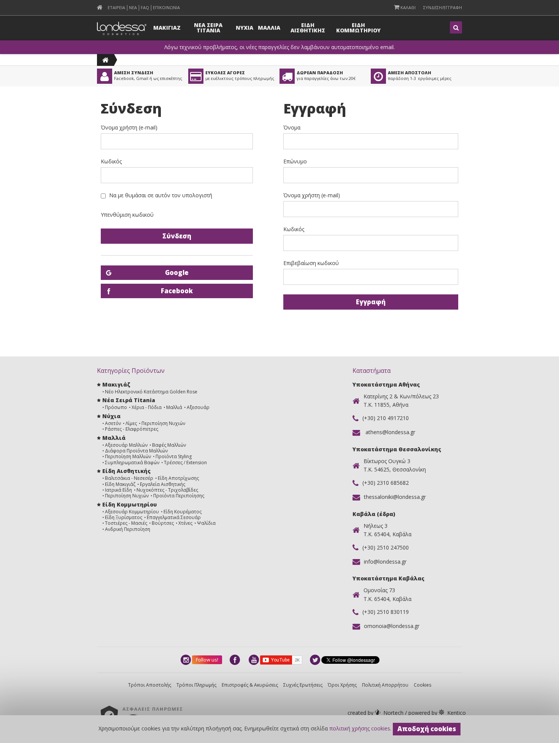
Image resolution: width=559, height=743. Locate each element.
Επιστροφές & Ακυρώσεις (250, 685)
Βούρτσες (163, 523)
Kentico (436, 712)
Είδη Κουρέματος (183, 511)
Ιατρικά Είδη (118, 490)
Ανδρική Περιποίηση (127, 529)
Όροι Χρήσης (342, 685)
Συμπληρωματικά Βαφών (132, 462)
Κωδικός (111, 161)
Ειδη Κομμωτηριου (358, 27)
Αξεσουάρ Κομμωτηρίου (132, 511)
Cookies (422, 685)
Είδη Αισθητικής (126, 471)
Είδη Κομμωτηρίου (129, 504)
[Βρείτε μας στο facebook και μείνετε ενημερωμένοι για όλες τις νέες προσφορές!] (235, 660)
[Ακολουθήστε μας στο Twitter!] (315, 660)
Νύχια (111, 416)
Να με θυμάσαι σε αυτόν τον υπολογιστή (160, 195)
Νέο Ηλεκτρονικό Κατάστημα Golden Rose (151, 391)
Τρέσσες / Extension (185, 462)
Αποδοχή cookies (426, 728)
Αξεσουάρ (198, 407)
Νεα (133, 7)
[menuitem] (100, 7)
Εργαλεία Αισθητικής (162, 484)
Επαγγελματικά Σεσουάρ (174, 517)
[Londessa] (105, 60)
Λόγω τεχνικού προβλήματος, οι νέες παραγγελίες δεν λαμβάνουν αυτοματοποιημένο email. (279, 47)
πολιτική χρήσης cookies (359, 728)
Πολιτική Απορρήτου (385, 685)
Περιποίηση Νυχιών (163, 423)
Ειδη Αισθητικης (308, 27)
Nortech (376, 712)
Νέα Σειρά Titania (128, 400)
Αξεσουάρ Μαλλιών (126, 445)
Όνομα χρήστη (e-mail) (129, 127)
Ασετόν (113, 423)
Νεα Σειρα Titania (208, 27)
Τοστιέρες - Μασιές (126, 523)
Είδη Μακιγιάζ (120, 484)
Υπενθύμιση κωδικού (127, 214)
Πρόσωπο (116, 407)
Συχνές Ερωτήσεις (302, 685)
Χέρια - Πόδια (147, 407)
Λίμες (131, 423)
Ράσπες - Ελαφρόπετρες (131, 429)
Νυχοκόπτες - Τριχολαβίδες (167, 490)
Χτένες (185, 523)
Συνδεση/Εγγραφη (442, 7)
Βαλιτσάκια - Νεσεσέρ (129, 478)
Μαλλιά (174, 407)
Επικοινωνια (166, 7)
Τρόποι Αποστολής (149, 685)
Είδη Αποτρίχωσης (178, 478)
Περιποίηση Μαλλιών (128, 456)
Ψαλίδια (206, 523)
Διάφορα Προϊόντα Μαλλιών (136, 450)
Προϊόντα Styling (174, 456)
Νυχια (244, 27)
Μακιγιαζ (167, 27)
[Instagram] (186, 660)
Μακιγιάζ (116, 384)
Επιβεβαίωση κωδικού (311, 263)
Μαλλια (269, 27)
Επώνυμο (295, 161)
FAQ (145, 7)
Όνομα (291, 127)
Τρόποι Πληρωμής (196, 685)
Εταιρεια (116, 7)
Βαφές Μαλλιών (169, 445)
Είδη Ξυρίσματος (123, 517)
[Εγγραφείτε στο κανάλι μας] (254, 660)
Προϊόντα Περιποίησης (178, 495)
